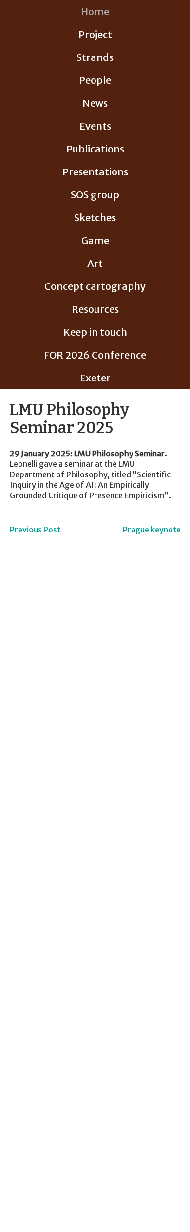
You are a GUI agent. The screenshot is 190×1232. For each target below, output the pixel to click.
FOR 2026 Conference (95, 355)
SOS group (95, 195)
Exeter (95, 378)
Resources (95, 309)
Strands (95, 57)
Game (95, 240)
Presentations (95, 172)
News (95, 103)
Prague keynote (152, 529)
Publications (95, 149)
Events (95, 126)
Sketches (95, 217)
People (95, 80)
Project (95, 34)
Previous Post (35, 529)
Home (95, 11)
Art (95, 263)
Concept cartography (95, 286)
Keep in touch (95, 332)
